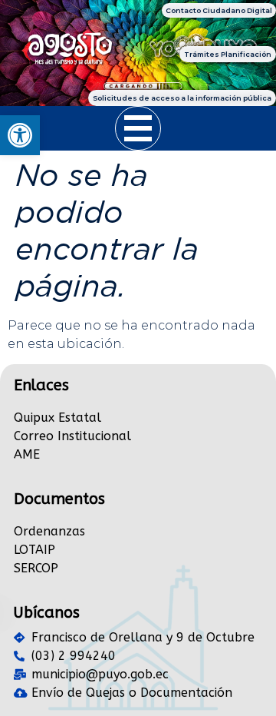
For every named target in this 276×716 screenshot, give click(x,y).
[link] (20, 135)
